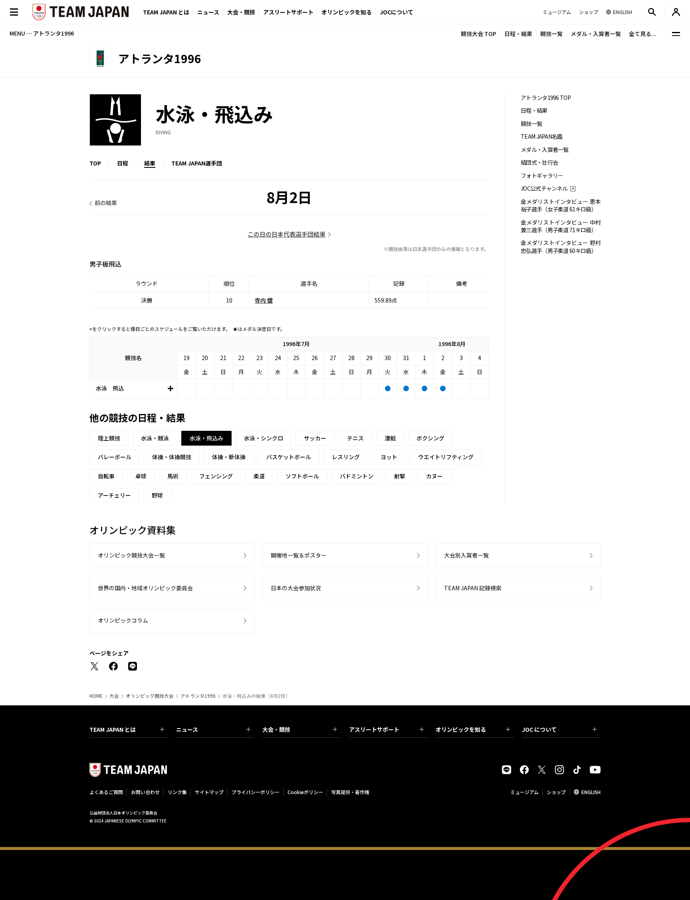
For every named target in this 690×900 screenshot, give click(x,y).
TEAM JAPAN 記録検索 (473, 588)
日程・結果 (518, 34)
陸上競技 (109, 438)
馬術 (172, 476)
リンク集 (177, 791)
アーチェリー (114, 495)
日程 (122, 163)
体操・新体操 (229, 457)
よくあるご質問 (106, 791)
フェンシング (216, 476)
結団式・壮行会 (539, 162)
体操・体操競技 (171, 457)
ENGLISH (591, 791)
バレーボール (114, 457)
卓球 (141, 476)
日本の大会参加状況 (296, 588)
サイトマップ (209, 791)
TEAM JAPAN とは (112, 729)
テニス (355, 438)
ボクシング (430, 438)
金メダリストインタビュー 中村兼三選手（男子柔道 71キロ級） (561, 226)
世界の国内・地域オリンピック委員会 (145, 588)
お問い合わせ (145, 791)
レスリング (346, 457)
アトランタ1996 (198, 696)
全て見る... (642, 34)
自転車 (106, 476)
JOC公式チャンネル (544, 188)
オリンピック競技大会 (150, 696)
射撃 (399, 476)
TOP (95, 163)
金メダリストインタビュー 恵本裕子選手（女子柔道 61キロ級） (561, 205)
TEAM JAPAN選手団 (196, 163)
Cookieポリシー (305, 791)
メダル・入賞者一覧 (596, 34)
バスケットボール (288, 457)
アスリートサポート (288, 12)
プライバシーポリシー (256, 791)
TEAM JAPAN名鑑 (542, 136)
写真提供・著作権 (350, 791)
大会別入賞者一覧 (466, 555)
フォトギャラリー (542, 175)
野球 (157, 495)
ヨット (389, 457)
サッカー (315, 438)
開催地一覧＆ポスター (299, 555)
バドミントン (356, 476)
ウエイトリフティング (446, 457)
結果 (149, 163)
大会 (114, 696)
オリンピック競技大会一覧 (131, 555)
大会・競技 (276, 729)
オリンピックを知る (346, 12)
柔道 (259, 476)
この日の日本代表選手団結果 (286, 234)
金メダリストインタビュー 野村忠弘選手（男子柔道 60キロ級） (561, 246)
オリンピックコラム (123, 620)
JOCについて (396, 12)
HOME (96, 696)
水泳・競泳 (155, 438)
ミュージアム (524, 791)
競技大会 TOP (478, 34)
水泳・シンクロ (263, 438)
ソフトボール (302, 476)
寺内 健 (264, 300)
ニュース (208, 12)
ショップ (556, 791)
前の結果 (106, 203)
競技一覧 (551, 34)
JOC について (539, 729)
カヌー (434, 476)
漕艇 (390, 438)
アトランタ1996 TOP (546, 98)
